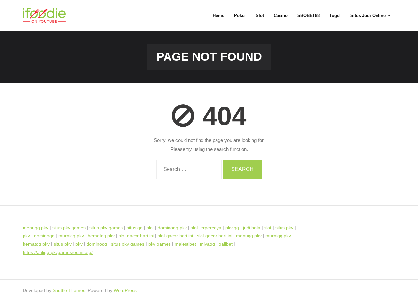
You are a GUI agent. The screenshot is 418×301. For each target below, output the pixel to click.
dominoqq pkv (172, 227)
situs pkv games (69, 227)
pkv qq (232, 227)
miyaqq (207, 243)
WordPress (125, 290)
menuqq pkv (35, 227)
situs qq (135, 227)
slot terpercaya (206, 227)
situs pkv (284, 227)
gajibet (226, 243)
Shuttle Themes (69, 290)
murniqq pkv (71, 235)
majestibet (185, 243)
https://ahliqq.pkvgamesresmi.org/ (58, 252)
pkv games (159, 243)
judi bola (251, 227)
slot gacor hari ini (136, 235)
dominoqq (44, 235)
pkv (26, 235)
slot (150, 227)
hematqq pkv (101, 235)
